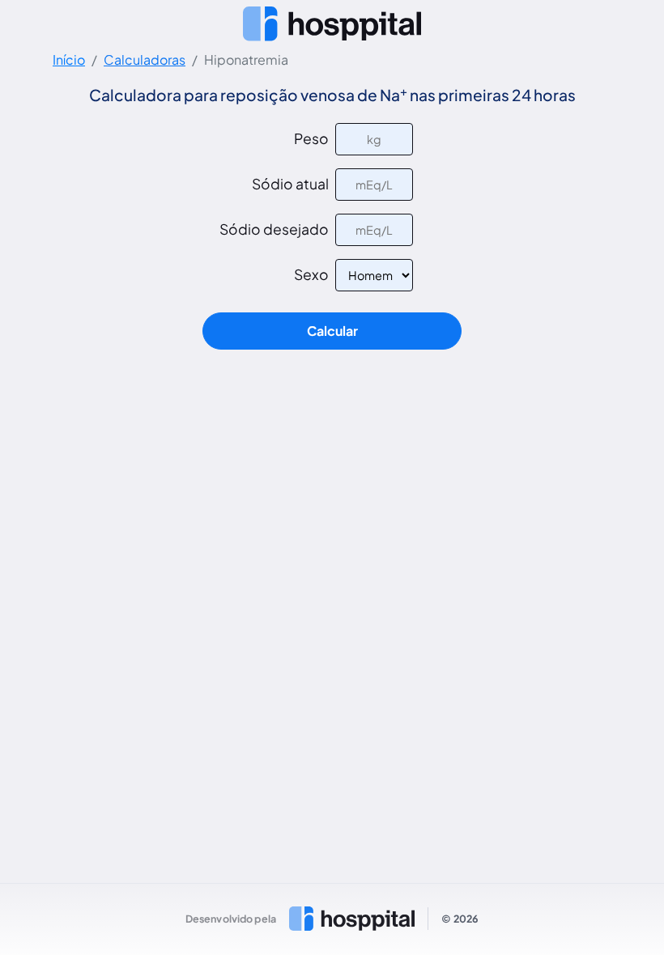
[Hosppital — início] (332, 23)
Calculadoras (144, 59)
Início (69, 59)
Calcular (332, 330)
